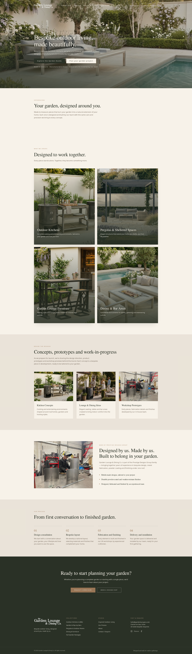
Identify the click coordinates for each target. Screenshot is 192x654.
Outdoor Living (66, 5)
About (115, 5)
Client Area (135, 5)
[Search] (126, 5)
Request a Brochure (150, 5)
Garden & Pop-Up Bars (73, 625)
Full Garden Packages (73, 635)
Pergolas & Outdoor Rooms (75, 628)
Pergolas (86, 5)
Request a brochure (83, 590)
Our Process (102, 625)
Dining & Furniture (72, 632)
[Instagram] (131, 631)
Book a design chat (109, 590)
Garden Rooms (104, 5)
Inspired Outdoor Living (106, 622)
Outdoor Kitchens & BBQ (74, 622)
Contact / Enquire (104, 632)
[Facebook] (141, 631)
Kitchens (77, 5)
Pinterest (136, 631)
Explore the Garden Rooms (49, 61)
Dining (94, 5)
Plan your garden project (81, 61)
